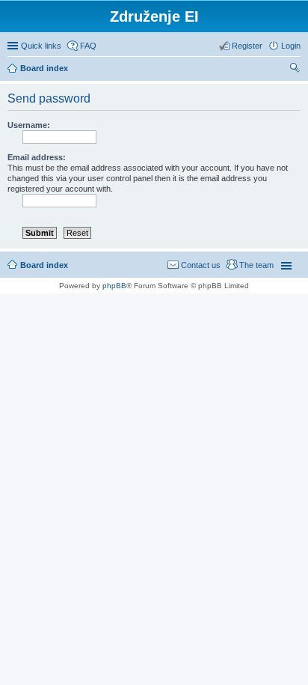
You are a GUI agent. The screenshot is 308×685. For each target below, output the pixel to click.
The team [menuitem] (256, 265)
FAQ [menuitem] (88, 45)
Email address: (36, 157)
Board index (44, 265)
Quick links (41, 45)
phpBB (114, 285)
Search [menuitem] (295, 70)
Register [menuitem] (247, 45)
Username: (28, 125)
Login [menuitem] (291, 45)
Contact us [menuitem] (201, 265)
